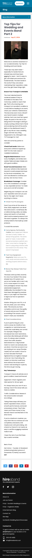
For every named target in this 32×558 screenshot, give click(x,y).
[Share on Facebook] (11, 465)
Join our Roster (8, 500)
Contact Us (6, 513)
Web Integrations (25, 555)
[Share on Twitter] (5, 465)
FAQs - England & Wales (11, 507)
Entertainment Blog (9, 510)
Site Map (6, 517)
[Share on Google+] (16, 465)
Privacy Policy (22, 552)
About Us (6, 497)
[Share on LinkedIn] (21, 465)
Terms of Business (11, 552)
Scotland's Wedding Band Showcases (15, 520)
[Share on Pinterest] (27, 465)
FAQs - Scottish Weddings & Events (14, 503)
